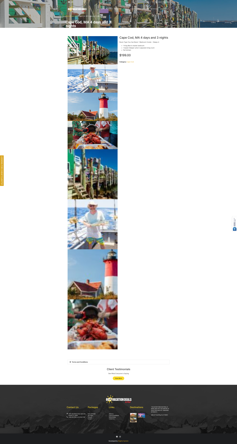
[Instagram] (72, 2)
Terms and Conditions (80, 362)
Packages (109, 9)
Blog (132, 9)
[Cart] (153, 2)
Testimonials (154, 9)
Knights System (123, 441)
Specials (126, 9)
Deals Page (118, 9)
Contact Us (164, 9)
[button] (118, 362)
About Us (145, 9)
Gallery (138, 9)
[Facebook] (69, 2)
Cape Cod (74, 16)
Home (103, 9)
